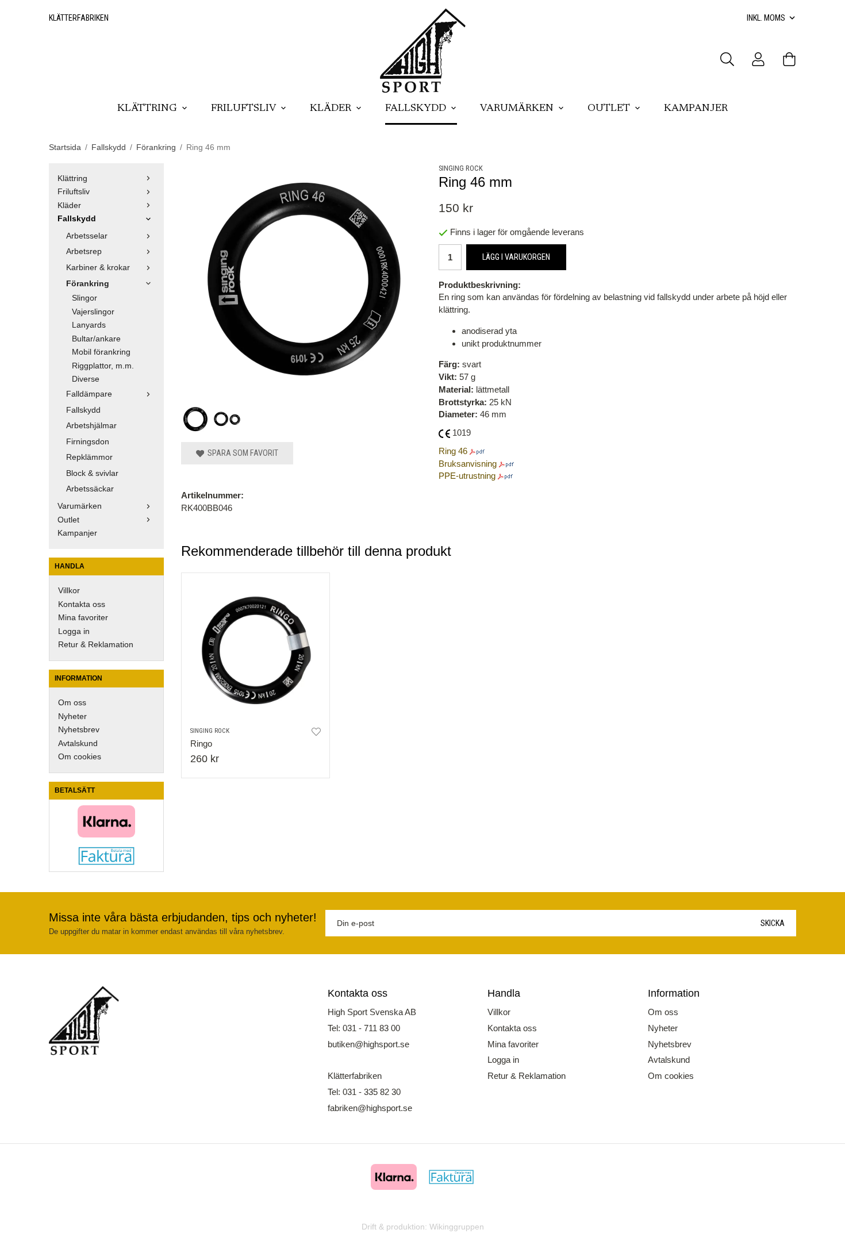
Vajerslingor (93, 312)
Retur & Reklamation (95, 644)
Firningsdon (87, 441)
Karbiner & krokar (98, 267)
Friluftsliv (243, 108)
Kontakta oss (81, 604)
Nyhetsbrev (78, 729)
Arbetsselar (86, 236)
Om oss (72, 702)
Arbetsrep (84, 251)
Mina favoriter (83, 617)
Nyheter (72, 716)
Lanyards (89, 325)
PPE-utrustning (467, 476)
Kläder (330, 108)
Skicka (772, 923)
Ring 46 (453, 451)
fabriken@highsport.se (370, 1108)
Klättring (147, 108)
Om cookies (79, 756)
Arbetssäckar (90, 489)
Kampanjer (696, 108)
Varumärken (517, 108)
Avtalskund (78, 743)
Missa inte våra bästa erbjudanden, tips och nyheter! (183, 917)
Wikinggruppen (456, 1227)
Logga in (74, 631)
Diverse (85, 379)
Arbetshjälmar (91, 425)
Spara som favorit (241, 453)
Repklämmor (89, 457)
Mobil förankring (101, 352)
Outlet (608, 108)
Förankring (87, 283)
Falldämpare (89, 394)
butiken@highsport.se (368, 1044)
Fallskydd (415, 108)
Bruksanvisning (468, 463)
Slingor (84, 298)
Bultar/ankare (96, 339)
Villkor (69, 590)
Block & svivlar (92, 473)
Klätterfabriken (79, 17)
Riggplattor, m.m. (103, 366)
